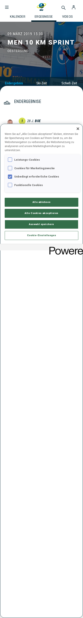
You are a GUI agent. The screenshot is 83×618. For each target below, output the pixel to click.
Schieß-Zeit (69, 83)
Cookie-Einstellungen (41, 235)
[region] (41, 371)
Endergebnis (14, 83)
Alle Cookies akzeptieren (41, 213)
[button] (6, 5)
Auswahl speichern (41, 224)
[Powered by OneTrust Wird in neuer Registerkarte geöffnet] (65, 247)
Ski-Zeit (41, 83)
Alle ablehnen (41, 202)
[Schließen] (78, 128)
